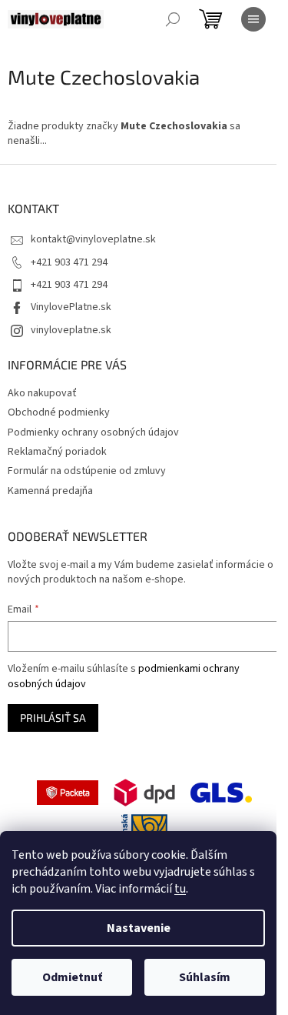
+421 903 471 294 (69, 262)
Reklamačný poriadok (57, 451)
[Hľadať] (172, 19)
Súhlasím (204, 977)
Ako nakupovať (42, 393)
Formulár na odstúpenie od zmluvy (87, 471)
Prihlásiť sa (53, 717)
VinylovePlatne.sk (71, 307)
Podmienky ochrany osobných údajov (93, 432)
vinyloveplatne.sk (71, 330)
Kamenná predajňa (50, 491)
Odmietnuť (72, 977)
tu (180, 888)
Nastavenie (138, 928)
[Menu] (253, 19)
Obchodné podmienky (59, 412)
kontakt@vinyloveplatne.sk (93, 239)
